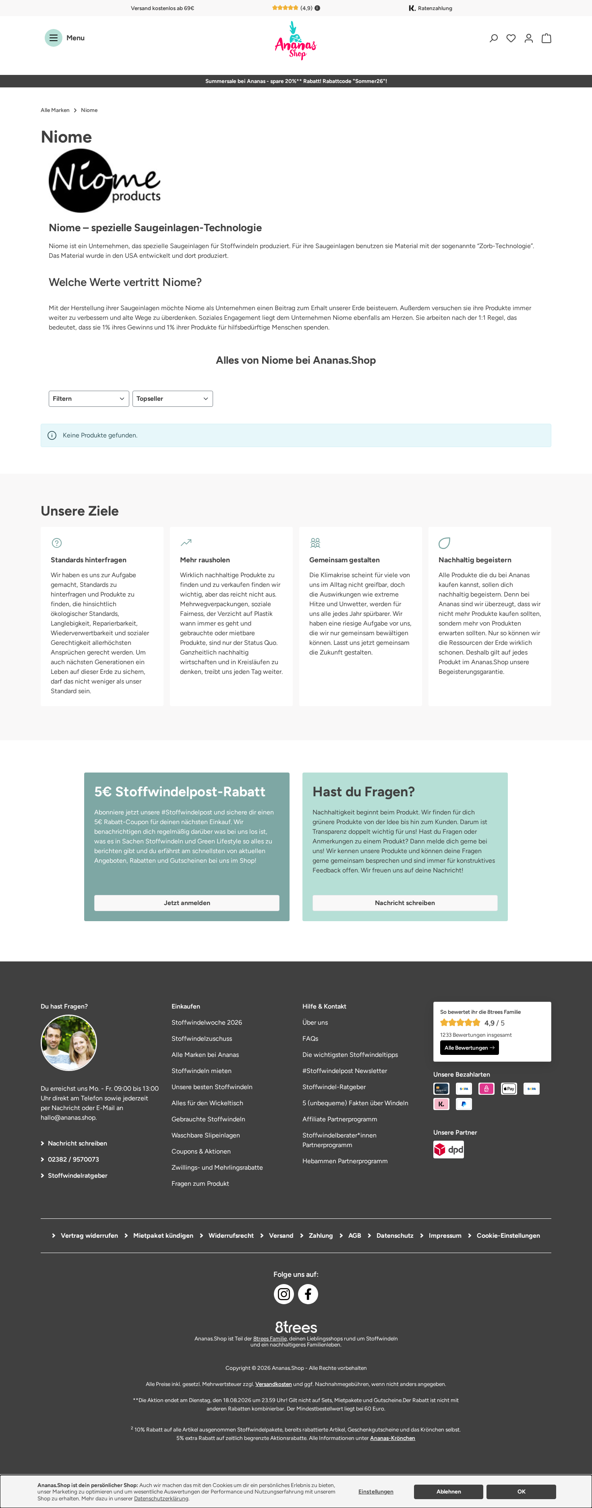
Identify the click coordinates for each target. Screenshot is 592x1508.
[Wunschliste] (511, 38)
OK (521, 1491)
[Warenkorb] (544, 38)
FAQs (310, 1038)
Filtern (62, 398)
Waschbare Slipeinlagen (206, 1135)
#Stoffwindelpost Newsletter (344, 1071)
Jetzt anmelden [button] (187, 903)
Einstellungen (375, 1491)
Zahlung (320, 1235)
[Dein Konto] (529, 38)
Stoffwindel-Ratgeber (334, 1087)
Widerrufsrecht (230, 1235)
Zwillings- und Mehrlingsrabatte (217, 1167)
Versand (280, 1235)
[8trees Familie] (296, 1326)
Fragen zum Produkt (200, 1183)
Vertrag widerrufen (88, 1235)
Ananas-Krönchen (392, 1438)
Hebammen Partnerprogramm (345, 1161)
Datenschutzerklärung (161, 1498)
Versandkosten (273, 1384)
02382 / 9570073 (73, 1159)
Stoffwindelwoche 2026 (207, 1022)
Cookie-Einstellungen (507, 1235)
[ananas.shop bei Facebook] (308, 1294)
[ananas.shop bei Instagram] (284, 1294)
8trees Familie (270, 1338)
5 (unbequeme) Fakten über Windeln (355, 1103)
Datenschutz (394, 1235)
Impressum (444, 1235)
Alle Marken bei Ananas (205, 1054)
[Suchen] (493, 38)
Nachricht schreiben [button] (405, 903)
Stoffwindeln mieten (202, 1071)
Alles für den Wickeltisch (207, 1103)
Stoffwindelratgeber (78, 1175)
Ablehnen (449, 1491)
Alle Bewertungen (466, 1047)
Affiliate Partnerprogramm (339, 1119)
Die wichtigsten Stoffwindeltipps (350, 1054)
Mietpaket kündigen (162, 1235)
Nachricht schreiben (77, 1143)
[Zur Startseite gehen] (296, 41)
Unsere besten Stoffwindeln (212, 1087)
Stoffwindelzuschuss (202, 1038)
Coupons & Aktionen (201, 1151)
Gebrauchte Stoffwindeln (208, 1119)
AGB (354, 1235)
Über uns (315, 1022)
